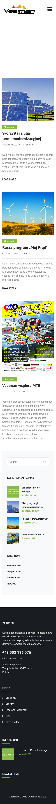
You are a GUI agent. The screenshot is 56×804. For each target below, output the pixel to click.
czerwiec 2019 (14, 577)
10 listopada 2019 (31, 511)
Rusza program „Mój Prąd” (25, 247)
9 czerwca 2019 (29, 522)
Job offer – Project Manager (32, 750)
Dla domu (10, 697)
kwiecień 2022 (14, 565)
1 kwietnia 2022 (29, 495)
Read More (9, 179)
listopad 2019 (14, 571)
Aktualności (9, 127)
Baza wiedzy (12, 722)
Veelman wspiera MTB (21, 385)
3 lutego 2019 (28, 538)
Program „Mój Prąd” (16, 709)
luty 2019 (11, 583)
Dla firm (9, 703)
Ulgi (7, 716)
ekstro (30, 145)
